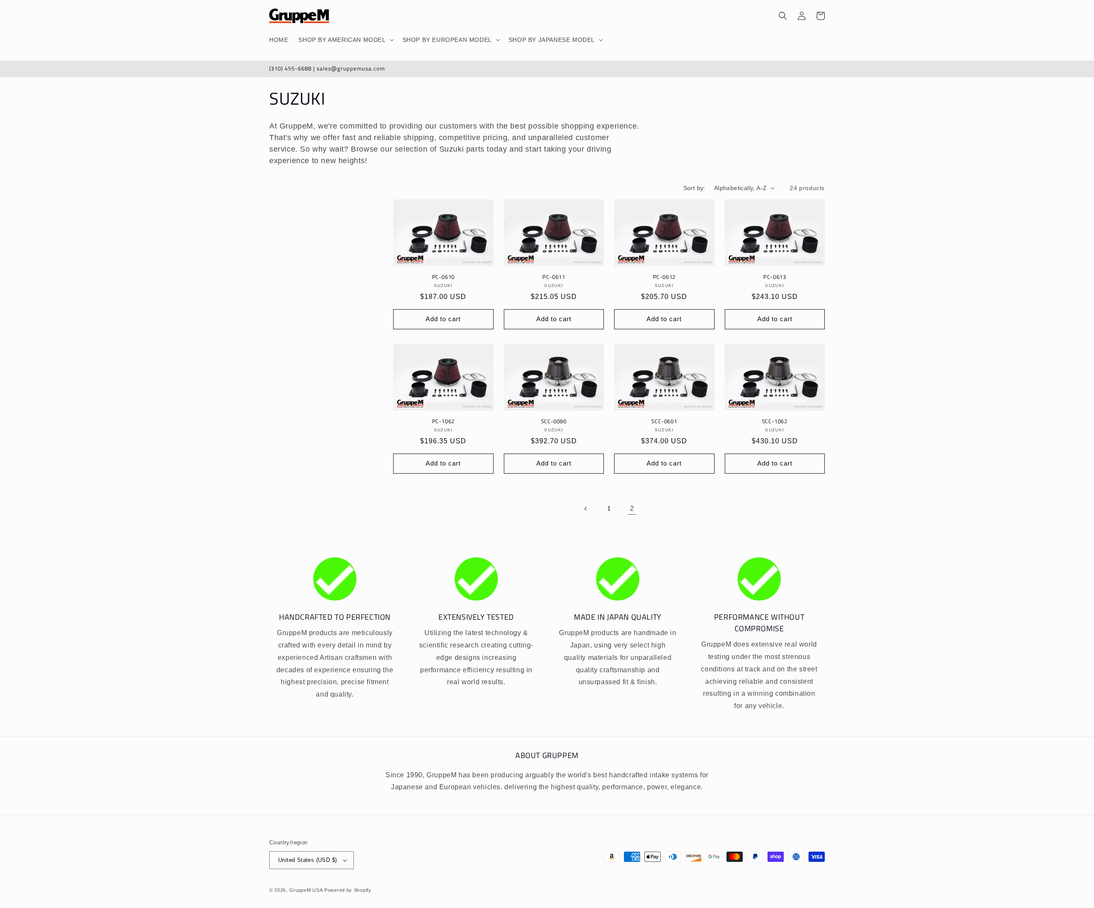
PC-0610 (443, 277)
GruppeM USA (306, 890)
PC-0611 (553, 277)
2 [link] (632, 508)
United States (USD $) (307, 860)
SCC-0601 (664, 421)
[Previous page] (585, 508)
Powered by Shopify (347, 890)
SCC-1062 (775, 421)
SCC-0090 (554, 421)
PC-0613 (774, 277)
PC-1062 (443, 421)
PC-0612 (664, 277)
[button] (345, 40)
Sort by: (694, 188)
